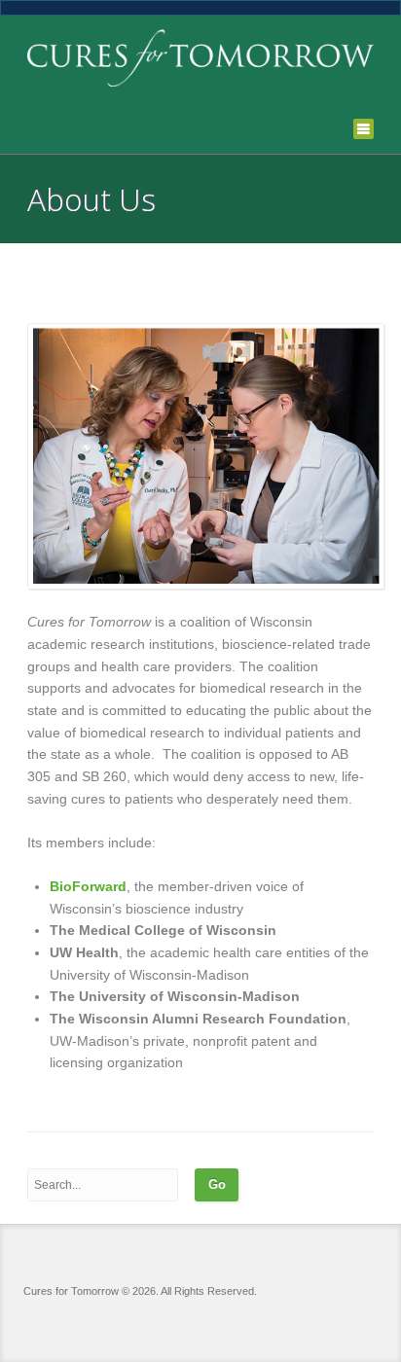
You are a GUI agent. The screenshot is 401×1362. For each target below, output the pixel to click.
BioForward (88, 886)
